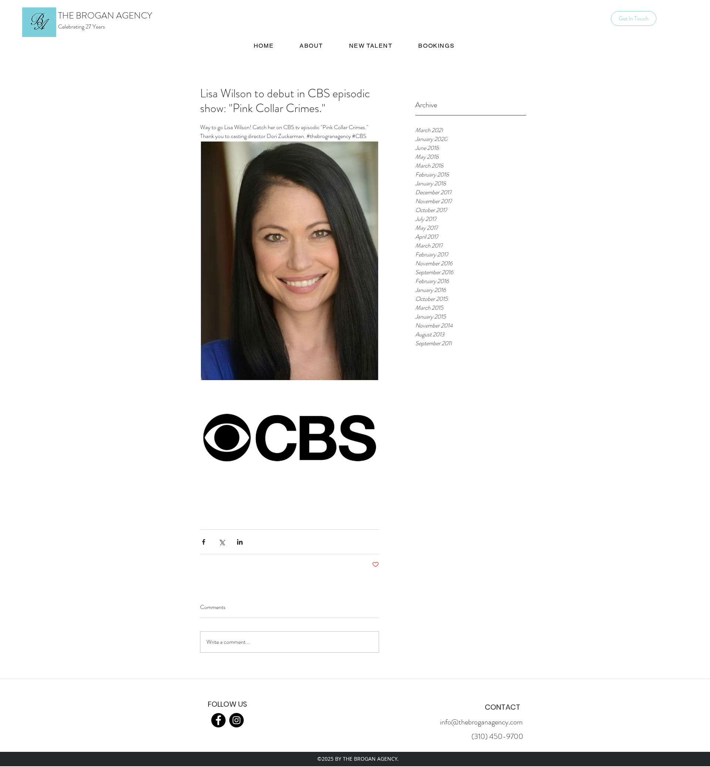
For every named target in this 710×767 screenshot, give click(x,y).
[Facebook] (218, 720)
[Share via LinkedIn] (239, 541)
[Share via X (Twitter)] (221, 541)
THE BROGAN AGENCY (105, 15)
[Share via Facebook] (203, 541)
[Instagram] (236, 720)
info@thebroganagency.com (481, 722)
